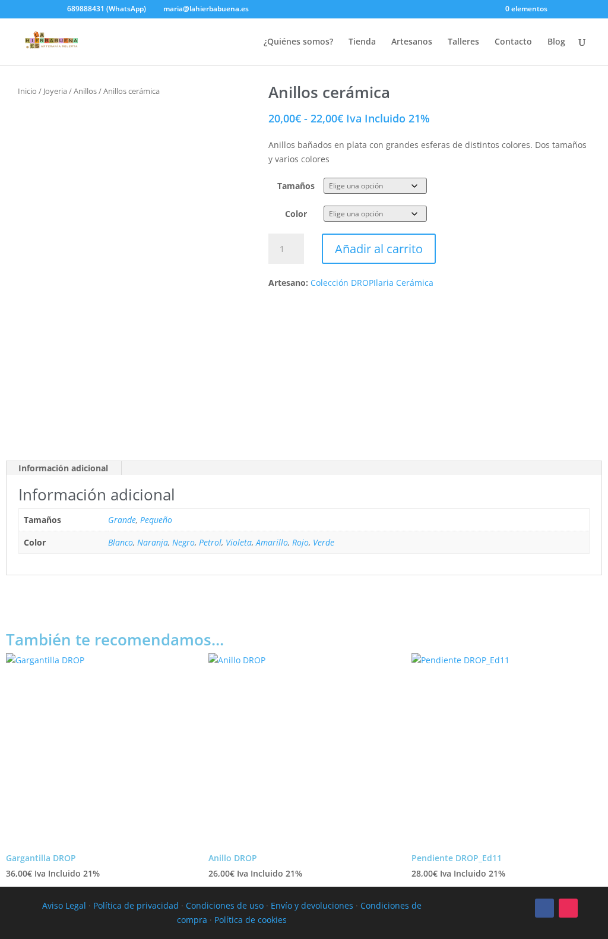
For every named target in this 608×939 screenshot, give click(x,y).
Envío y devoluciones (312, 905)
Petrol (210, 542)
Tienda (362, 42)
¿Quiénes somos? (298, 42)
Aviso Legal (64, 905)
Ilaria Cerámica (403, 282)
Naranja (152, 542)
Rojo (300, 542)
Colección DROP (342, 282)
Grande (122, 519)
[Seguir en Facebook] (544, 908)
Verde (323, 542)
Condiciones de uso (225, 905)
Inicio (27, 91)
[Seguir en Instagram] (568, 908)
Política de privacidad (136, 905)
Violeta (239, 542)
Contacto (513, 42)
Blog (556, 42)
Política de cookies (250, 919)
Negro (183, 542)
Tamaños (296, 185)
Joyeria (55, 91)
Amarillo (272, 542)
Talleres (463, 42)
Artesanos (411, 42)
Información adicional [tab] (63, 468)
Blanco (120, 542)
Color (296, 213)
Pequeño (156, 519)
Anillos (85, 91)
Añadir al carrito (379, 249)
